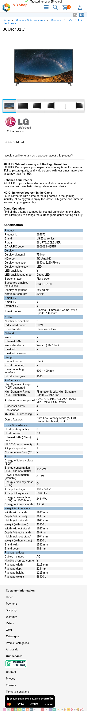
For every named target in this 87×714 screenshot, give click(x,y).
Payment (11, 603)
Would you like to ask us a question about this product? (39, 155)
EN (82, 14)
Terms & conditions (18, 691)
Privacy (10, 678)
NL (75, 14)
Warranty (11, 616)
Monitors (56, 20)
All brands (12, 649)
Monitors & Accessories (30, 20)
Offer (9, 629)
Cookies (11, 685)
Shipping (11, 610)
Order (9, 597)
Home (6, 20)
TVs (69, 20)
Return (10, 623)
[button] (80, 39)
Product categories (17, 643)
